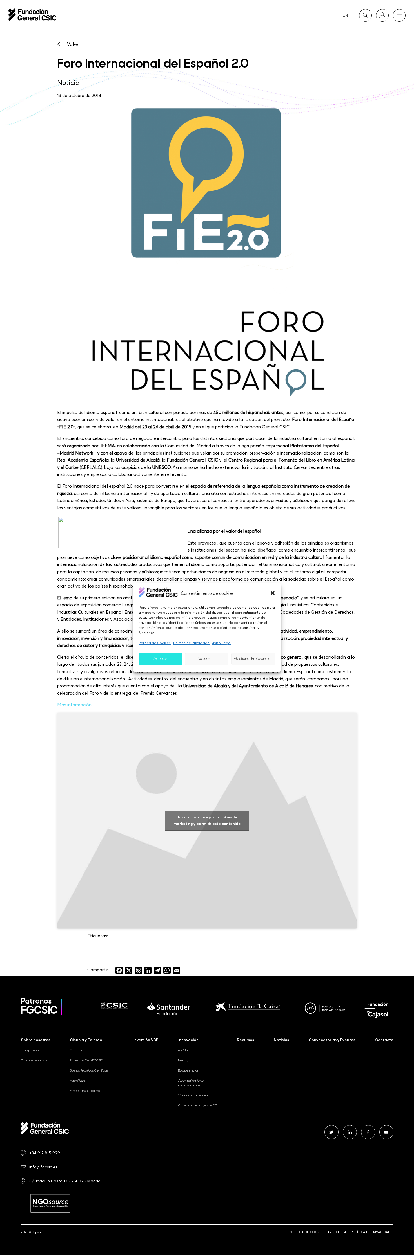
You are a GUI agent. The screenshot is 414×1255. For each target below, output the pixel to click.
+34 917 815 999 (44, 1152)
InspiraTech (77, 1081)
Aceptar (160, 659)
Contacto (384, 1040)
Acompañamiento (192, 1083)
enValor (183, 1050)
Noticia (68, 82)
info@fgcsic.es (43, 1166)
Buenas (89, 1070)
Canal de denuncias (34, 1060)
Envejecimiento (85, 1091)
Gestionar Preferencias (253, 659)
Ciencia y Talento (86, 1040)
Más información (74, 704)
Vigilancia (193, 1095)
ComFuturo (78, 1050)
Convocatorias (332, 1040)
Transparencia (30, 1050)
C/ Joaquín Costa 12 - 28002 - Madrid (65, 1180)
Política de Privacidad (191, 643)
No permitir (207, 659)
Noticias (281, 1040)
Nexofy (183, 1060)
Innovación (188, 1040)
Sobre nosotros (35, 1040)
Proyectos (86, 1060)
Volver (73, 44)
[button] (272, 593)
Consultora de (197, 1105)
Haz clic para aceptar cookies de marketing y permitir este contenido (207, 821)
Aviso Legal (221, 643)
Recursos (245, 1040)
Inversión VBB (146, 1040)
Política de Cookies (155, 643)
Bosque (188, 1070)
